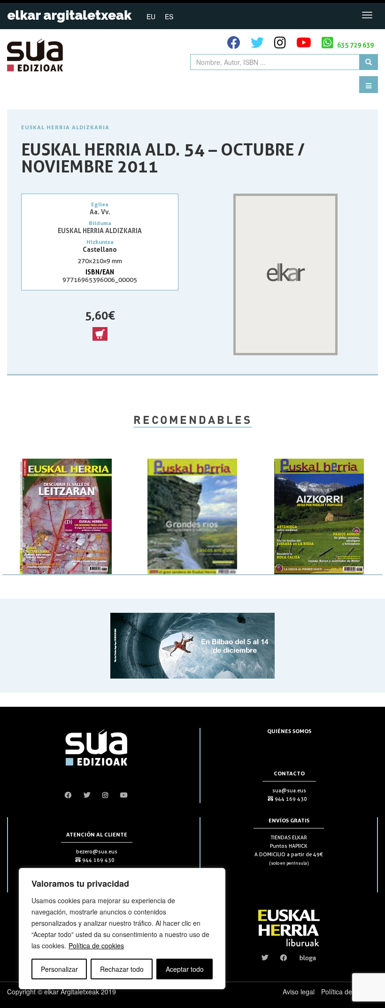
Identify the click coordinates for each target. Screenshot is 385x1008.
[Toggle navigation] (367, 15)
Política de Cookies (349, 991)
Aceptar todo (185, 969)
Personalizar (59, 969)
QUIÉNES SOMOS (289, 731)
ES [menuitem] (169, 16)
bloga (308, 957)
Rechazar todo (122, 969)
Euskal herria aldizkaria (65, 127)
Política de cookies (96, 945)
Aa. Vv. (100, 212)
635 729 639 (355, 45)
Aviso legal (299, 991)
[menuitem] (151, 16)
